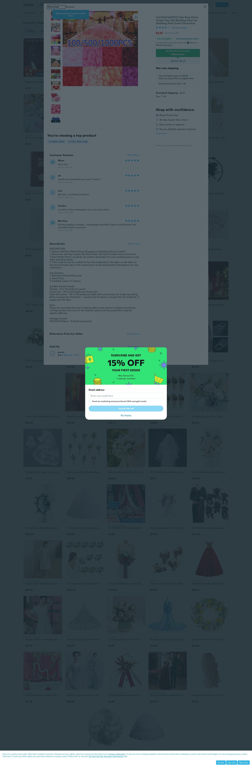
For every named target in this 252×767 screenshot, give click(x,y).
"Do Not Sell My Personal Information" (106, 756)
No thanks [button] (126, 415)
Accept (221, 762)
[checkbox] (90, 401)
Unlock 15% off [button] (126, 408)
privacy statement (117, 754)
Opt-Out (232, 762)
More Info (243, 762)
